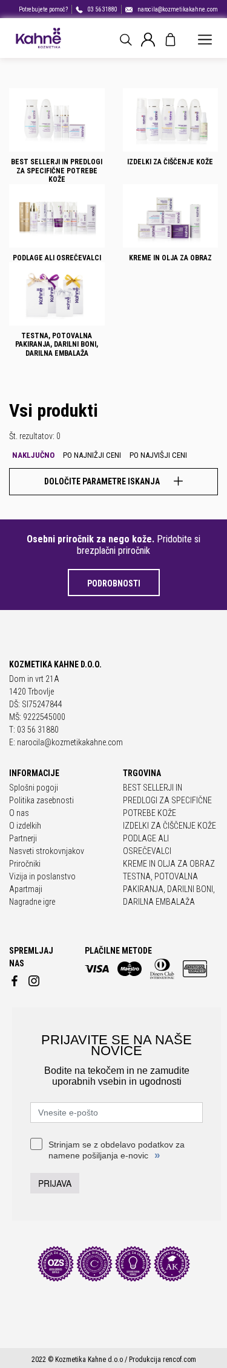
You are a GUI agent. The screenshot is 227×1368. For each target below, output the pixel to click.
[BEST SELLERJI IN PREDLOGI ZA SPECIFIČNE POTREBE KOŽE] (57, 120)
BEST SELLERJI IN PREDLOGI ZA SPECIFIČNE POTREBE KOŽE (167, 800)
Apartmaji (25, 889)
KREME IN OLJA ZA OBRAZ (169, 864)
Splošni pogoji (33, 787)
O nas (19, 813)
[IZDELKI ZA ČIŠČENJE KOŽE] (171, 120)
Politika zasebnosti (41, 800)
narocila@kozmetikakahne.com (177, 9)
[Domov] (38, 38)
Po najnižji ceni (92, 455)
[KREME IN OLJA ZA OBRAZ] (171, 216)
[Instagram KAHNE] (33, 978)
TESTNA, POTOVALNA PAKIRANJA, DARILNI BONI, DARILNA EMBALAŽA (169, 889)
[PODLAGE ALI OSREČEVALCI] (57, 216)
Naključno (33, 455)
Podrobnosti (113, 583)
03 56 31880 (102, 9)
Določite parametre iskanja (103, 481)
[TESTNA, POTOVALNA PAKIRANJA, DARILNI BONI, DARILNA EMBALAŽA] (57, 294)
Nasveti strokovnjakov (46, 851)
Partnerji (23, 838)
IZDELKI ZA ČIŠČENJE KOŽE (169, 825)
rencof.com (179, 1359)
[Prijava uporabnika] (148, 39)
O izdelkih (25, 825)
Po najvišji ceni (158, 455)
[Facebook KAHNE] (14, 978)
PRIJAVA (54, 1183)
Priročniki (25, 864)
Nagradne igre (32, 902)
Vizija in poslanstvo (42, 876)
